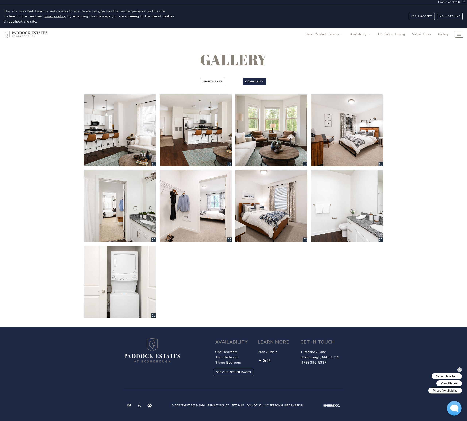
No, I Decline (449, 16)
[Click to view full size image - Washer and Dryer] (120, 282)
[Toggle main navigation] (459, 34)
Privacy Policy (218, 405)
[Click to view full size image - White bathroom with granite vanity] (347, 206)
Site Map (238, 405)
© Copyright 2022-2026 (188, 405)
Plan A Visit (267, 352)
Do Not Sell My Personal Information (275, 405)
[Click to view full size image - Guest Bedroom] (271, 206)
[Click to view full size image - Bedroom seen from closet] (196, 206)
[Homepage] (25, 33)
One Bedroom (226, 352)
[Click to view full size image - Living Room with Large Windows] (271, 130)
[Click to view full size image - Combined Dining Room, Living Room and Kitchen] (196, 130)
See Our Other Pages (233, 372)
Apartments (212, 81)
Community (254, 81)
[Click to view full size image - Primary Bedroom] (347, 130)
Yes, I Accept (421, 16)
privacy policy (54, 16)
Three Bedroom (228, 362)
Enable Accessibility (452, 2)
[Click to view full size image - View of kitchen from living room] (120, 130)
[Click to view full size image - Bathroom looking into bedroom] (120, 206)
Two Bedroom (226, 357)
